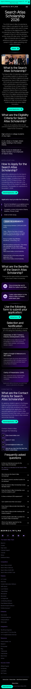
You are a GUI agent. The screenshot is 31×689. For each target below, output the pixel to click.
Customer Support (5, 550)
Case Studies (4, 653)
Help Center (4, 548)
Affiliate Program (5, 666)
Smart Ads (3, 581)
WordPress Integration (6, 630)
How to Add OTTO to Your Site (8, 632)
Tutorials (3, 552)
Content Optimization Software (8, 584)
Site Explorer (4, 593)
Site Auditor (4, 596)
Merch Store (4, 656)
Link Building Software (6, 601)
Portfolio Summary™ (5, 608)
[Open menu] (27, 6)
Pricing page (4, 646)
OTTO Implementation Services (8, 634)
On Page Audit (4, 598)
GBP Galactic (4, 586)
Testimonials (4, 651)
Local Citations (4, 589)
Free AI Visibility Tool (6, 641)
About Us (3, 543)
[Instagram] (8, 535)
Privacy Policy (12, 679)
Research (3, 644)
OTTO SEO (4, 579)
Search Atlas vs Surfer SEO (7, 570)
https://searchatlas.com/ (13, 435)
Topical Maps (4, 591)
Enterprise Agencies (6, 617)
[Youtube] (23, 535)
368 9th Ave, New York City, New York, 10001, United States (16, 449)
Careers (3, 545)
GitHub (2, 658)
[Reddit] (18, 535)
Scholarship (4, 668)
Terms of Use (5, 679)
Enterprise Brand (5, 619)
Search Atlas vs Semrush (7, 567)
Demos (2, 555)
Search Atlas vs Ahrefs (6, 565)
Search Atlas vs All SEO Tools (8, 572)
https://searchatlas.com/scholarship (13, 251)
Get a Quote (4, 615)
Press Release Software (6, 603)
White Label (4, 622)
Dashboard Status (5, 557)
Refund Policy (15, 683)
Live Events (3, 671)
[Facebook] (13, 535)
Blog (2, 648)
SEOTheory (4, 673)
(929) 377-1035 (10, 440)
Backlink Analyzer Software (7, 605)
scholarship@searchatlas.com (14, 444)
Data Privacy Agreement (22, 679)
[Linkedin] (2, 535)
